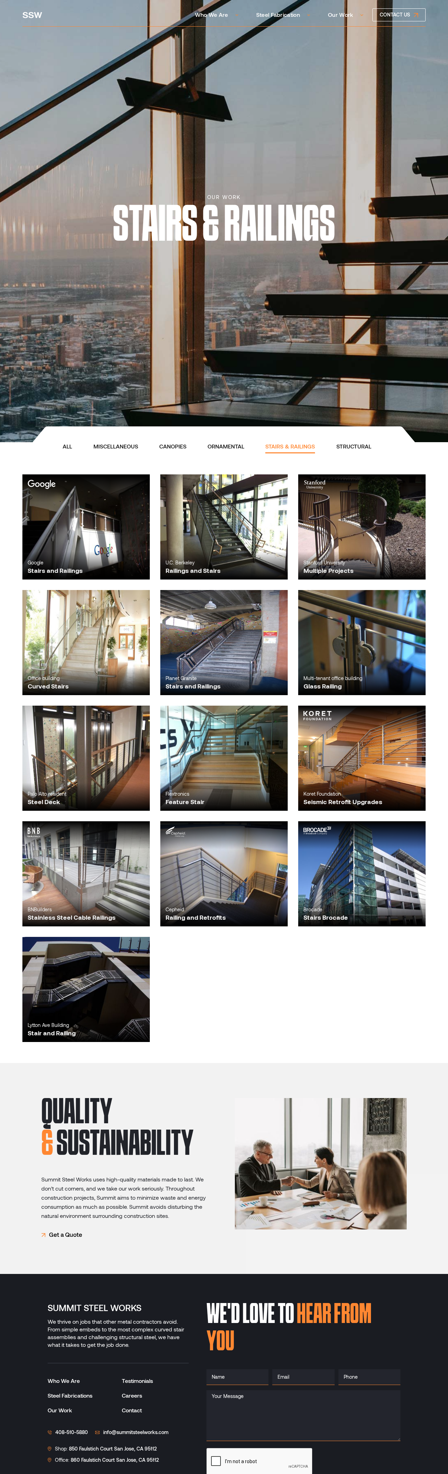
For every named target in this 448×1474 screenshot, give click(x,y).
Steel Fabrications (70, 1395)
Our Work (60, 1410)
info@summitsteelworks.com (135, 1432)
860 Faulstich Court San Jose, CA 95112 (115, 1460)
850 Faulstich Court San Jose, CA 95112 (113, 1449)
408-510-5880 (71, 1432)
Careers (132, 1395)
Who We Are (64, 1381)
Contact (132, 1410)
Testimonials (137, 1381)
